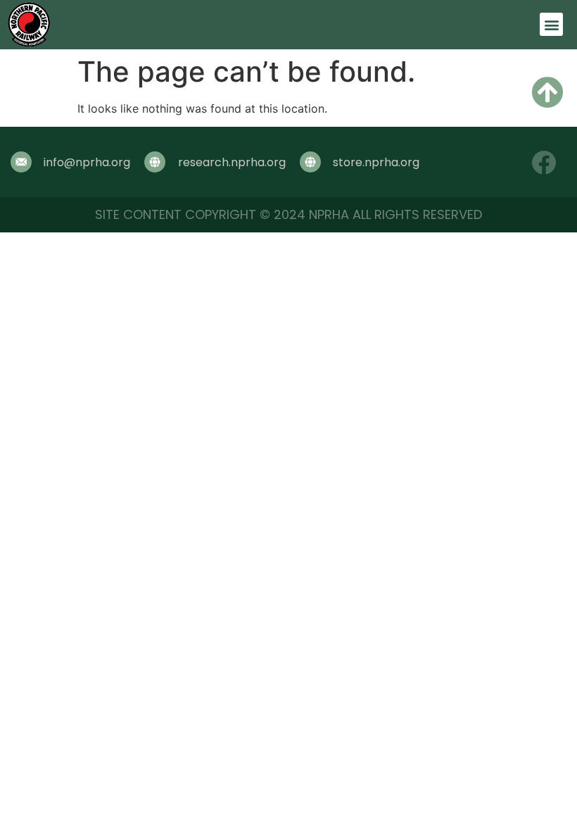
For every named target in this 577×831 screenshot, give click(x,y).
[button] (551, 24)
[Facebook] (543, 162)
